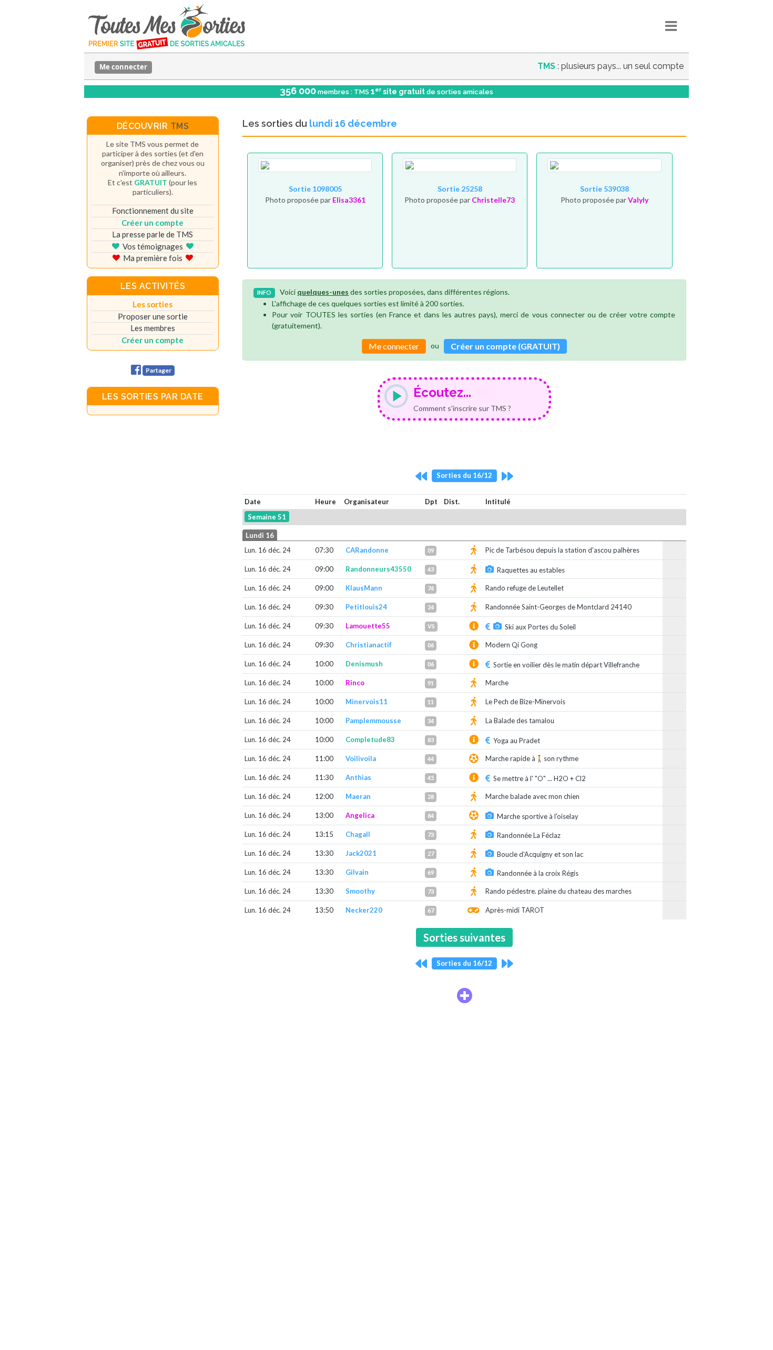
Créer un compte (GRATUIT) (505, 346)
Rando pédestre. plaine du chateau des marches (558, 891)
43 (431, 569)
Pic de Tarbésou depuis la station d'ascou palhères (562, 550)
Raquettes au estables (531, 570)
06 (431, 645)
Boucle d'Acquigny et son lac (540, 854)
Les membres (152, 328)
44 (431, 758)
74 (431, 588)
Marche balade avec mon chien (532, 796)
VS (431, 626)
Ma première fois (153, 258)
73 (431, 834)
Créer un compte (152, 222)
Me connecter (123, 67)
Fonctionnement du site (153, 210)
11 (431, 701)
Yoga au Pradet (516, 740)
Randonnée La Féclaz (529, 835)
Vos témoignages (152, 246)
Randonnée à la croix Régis (537, 873)
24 (431, 607)
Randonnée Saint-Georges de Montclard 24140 (558, 607)
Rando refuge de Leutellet (524, 588)
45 (431, 777)
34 (431, 720)
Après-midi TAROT (514, 910)
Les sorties (152, 304)
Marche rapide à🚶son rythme (531, 758)
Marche (496, 682)
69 (431, 872)
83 (431, 739)
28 (431, 796)
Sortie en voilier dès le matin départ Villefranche (566, 665)
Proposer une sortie (153, 316)
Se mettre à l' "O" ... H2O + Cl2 (539, 778)
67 (431, 910)
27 (431, 853)
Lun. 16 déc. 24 (268, 550)
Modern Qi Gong (511, 645)
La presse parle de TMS (152, 234)
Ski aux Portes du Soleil (540, 627)
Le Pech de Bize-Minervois (525, 701)
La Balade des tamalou (519, 720)
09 (431, 550)
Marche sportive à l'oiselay (537, 816)
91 (431, 682)
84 (431, 815)
